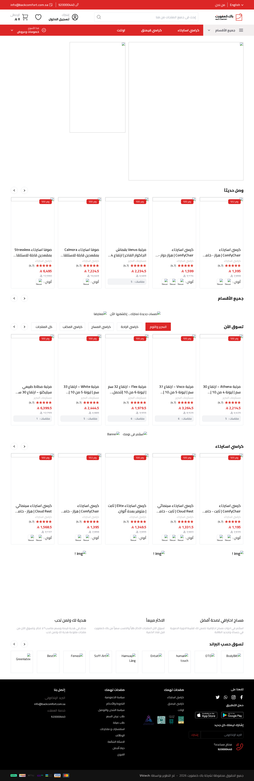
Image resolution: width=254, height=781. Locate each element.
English (235, 5)
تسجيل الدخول (59, 19)
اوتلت (121, 30)
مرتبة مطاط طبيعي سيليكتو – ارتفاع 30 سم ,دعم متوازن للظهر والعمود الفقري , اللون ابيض (34, 389)
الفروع (121, 754)
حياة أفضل (119, 748)
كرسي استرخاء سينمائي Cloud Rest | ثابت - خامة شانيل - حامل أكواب (175, 508)
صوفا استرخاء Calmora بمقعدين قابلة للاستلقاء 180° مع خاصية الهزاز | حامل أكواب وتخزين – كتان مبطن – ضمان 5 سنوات (80, 252)
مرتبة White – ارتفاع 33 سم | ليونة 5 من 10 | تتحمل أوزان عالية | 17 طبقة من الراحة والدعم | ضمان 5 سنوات (81, 389)
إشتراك (65, 15)
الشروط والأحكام (115, 704)
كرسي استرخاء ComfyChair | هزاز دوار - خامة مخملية (175, 252)
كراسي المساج (101, 327)
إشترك (194, 734)
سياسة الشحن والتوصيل (111, 710)
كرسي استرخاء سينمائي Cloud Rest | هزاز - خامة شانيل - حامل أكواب (34, 508)
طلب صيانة (119, 723)
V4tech (145, 775)
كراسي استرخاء (188, 30)
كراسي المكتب (72, 327)
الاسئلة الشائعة (116, 742)
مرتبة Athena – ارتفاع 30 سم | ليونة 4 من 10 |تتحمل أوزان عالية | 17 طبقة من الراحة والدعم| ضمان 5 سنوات (222, 389)
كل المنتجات (44, 327)
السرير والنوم (158, 327)
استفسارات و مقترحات (112, 729)
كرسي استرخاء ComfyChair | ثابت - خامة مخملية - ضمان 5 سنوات (222, 508)
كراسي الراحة (129, 327)
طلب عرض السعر (115, 716)
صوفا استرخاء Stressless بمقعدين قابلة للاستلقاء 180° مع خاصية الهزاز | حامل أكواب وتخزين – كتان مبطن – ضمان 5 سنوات (33, 252)
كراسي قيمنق (151, 30)
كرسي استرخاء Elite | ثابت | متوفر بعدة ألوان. (127, 508)
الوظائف (120, 735)
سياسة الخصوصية (115, 697)
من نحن (220, 4)
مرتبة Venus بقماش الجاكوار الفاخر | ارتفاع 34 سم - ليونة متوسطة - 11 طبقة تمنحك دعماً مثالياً (127, 252)
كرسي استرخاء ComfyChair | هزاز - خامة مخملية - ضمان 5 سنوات (222, 252)
